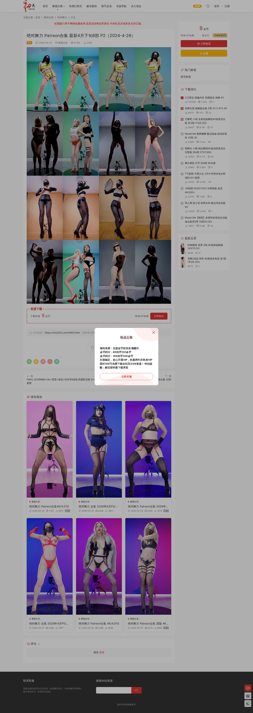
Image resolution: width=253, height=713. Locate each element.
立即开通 (126, 376)
